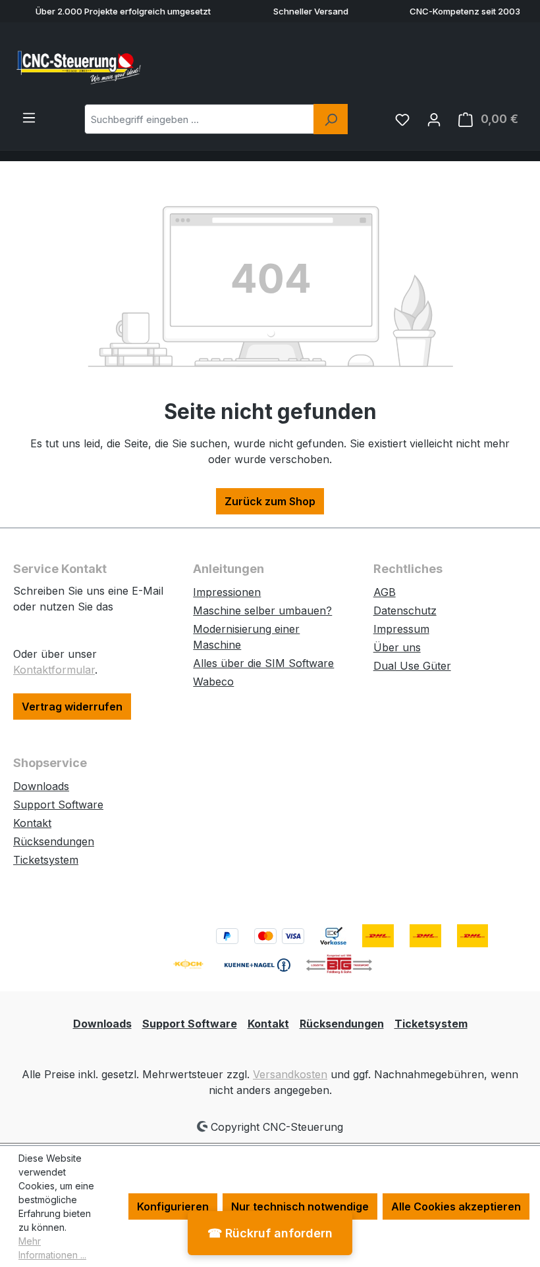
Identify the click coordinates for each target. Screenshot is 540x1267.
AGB (384, 592)
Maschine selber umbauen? (262, 610)
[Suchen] (330, 119)
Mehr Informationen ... (52, 1247)
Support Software (58, 804)
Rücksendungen (53, 841)
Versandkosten (290, 1074)
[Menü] (29, 117)
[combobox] (199, 119)
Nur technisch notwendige (300, 1206)
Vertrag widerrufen (72, 706)
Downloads (41, 786)
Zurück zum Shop (270, 501)
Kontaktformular (54, 669)
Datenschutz (405, 610)
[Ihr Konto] (434, 119)
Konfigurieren (173, 1206)
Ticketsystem (45, 859)
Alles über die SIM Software (263, 663)
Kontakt (32, 823)
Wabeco (213, 681)
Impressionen (227, 592)
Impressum (401, 628)
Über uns (397, 647)
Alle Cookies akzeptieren (456, 1206)
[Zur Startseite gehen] (79, 65)
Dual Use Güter (412, 665)
